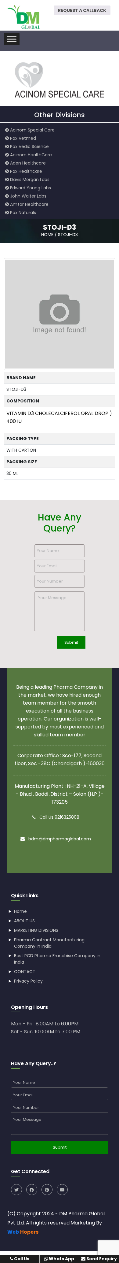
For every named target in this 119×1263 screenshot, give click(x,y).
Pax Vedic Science (29, 146)
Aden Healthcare (27, 163)
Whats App (61, 1259)
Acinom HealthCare (30, 155)
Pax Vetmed (22, 138)
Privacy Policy (28, 981)
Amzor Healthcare (29, 204)
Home (20, 911)
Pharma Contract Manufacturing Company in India (49, 943)
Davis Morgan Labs (29, 179)
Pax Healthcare (25, 171)
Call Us (21, 1259)
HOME (47, 234)
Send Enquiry (101, 1259)
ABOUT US (24, 921)
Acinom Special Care (32, 130)
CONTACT (24, 972)
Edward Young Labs (30, 188)
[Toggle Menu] (11, 39)
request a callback (82, 10)
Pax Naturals (22, 212)
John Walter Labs (27, 196)
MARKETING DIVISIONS (36, 930)
